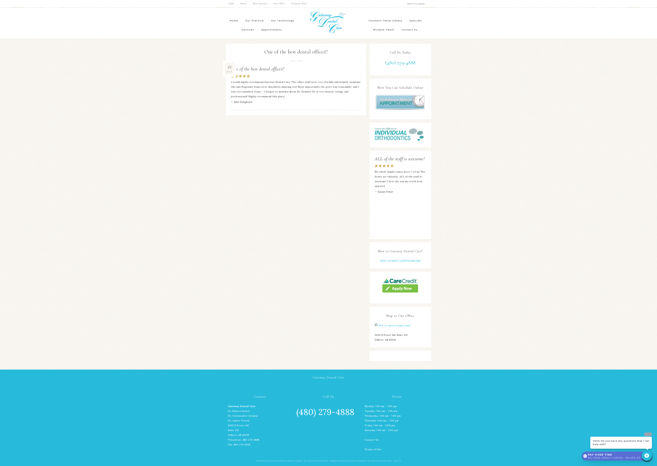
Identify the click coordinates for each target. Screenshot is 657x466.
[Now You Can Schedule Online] (400, 102)
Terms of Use (373, 449)
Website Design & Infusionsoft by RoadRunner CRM (361, 461)
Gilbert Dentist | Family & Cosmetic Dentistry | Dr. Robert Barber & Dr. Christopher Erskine (328, 22)
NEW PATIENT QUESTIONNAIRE (400, 260)
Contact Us (372, 439)
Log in (397, 461)
